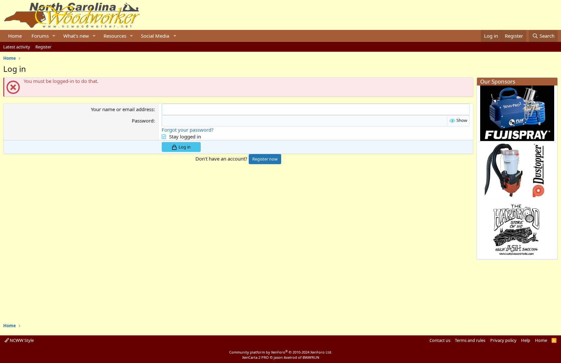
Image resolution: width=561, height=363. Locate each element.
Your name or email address (122, 109)
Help (525, 340)
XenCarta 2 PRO (255, 357)
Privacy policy (503, 340)
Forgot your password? (188, 129)
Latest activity (16, 47)
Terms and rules (470, 340)
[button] (53, 36)
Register (43, 47)
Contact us (440, 340)
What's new (76, 35)
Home (15, 35)
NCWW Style (21, 340)
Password (143, 120)
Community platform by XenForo (280, 352)
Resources (115, 35)
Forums (40, 35)
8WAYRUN (311, 357)
